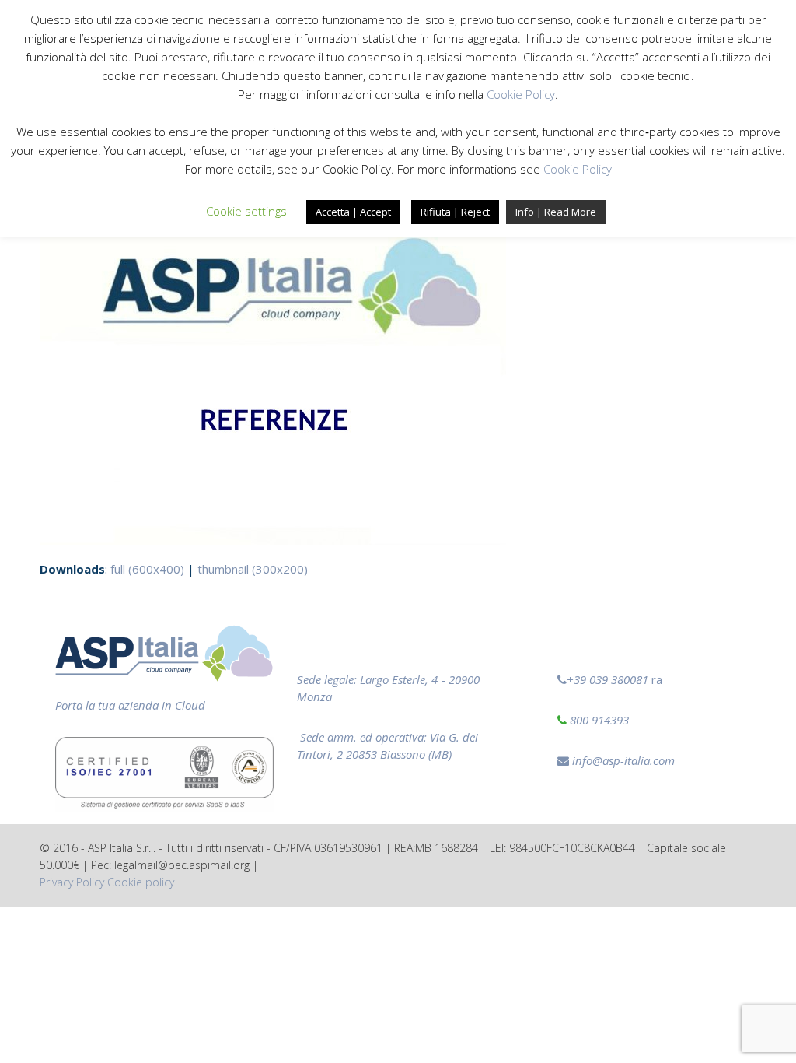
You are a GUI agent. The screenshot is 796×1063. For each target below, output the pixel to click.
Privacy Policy (72, 882)
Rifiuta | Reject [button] (455, 212)
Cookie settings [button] (246, 211)
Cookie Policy (521, 94)
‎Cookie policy (140, 882)
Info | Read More (555, 212)
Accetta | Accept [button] (353, 212)
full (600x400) (147, 569)
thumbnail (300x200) (252, 569)
